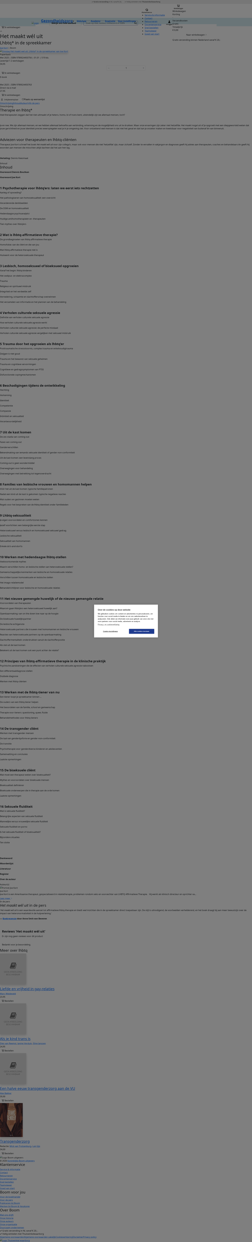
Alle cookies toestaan (141, 631)
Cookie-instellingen (110, 631)
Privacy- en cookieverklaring (108, 624)
